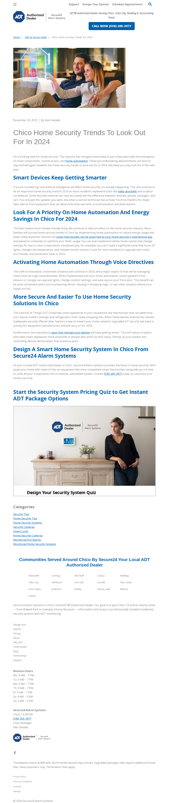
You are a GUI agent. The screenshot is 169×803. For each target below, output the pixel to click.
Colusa (100, 575)
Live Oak (79, 582)
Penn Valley (35, 589)
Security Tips (21, 514)
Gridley (78, 589)
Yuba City (33, 582)
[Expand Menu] (58, 30)
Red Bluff (79, 575)
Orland (32, 595)
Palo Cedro (126, 582)
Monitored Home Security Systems (34, 544)
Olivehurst (56, 582)
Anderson (56, 589)
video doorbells (127, 191)
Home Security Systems (27, 523)
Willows (124, 589)
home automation (77, 161)
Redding (124, 575)
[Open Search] (150, 4)
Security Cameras (24, 527)
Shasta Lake (103, 589)
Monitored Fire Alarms (27, 540)
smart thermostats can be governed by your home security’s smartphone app (104, 237)
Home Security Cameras (28, 535)
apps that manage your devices (70, 332)
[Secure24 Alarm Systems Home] (39, 16)
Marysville (34, 575)
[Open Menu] (15, 4)
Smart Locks (20, 531)
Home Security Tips (25, 518)
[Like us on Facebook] (15, 753)
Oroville (101, 582)
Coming (55, 575)
